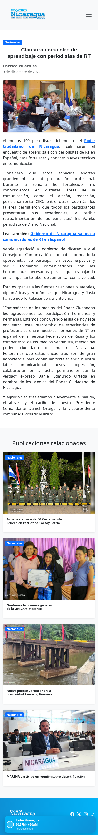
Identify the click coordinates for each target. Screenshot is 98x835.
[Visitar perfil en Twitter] (79, 814)
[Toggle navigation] (88, 14)
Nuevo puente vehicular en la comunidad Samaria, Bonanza (29, 692)
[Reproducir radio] (10, 824)
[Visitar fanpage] (72, 814)
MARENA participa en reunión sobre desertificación (46, 776)
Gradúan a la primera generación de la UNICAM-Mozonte (32, 607)
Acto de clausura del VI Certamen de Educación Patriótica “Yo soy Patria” (34, 521)
